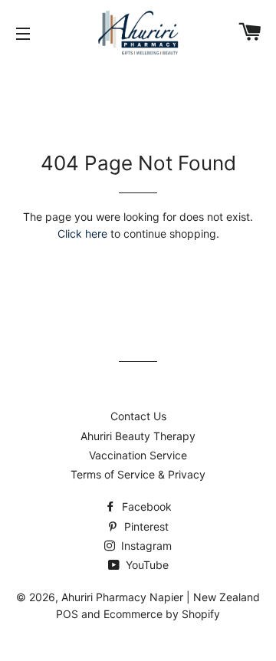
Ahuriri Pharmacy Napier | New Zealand (160, 596)
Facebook (145, 506)
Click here (82, 233)
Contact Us (138, 416)
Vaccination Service (138, 455)
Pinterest (145, 526)
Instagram (145, 545)
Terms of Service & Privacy (138, 474)
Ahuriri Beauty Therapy (138, 435)
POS (67, 613)
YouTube (146, 564)
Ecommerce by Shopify (162, 613)
